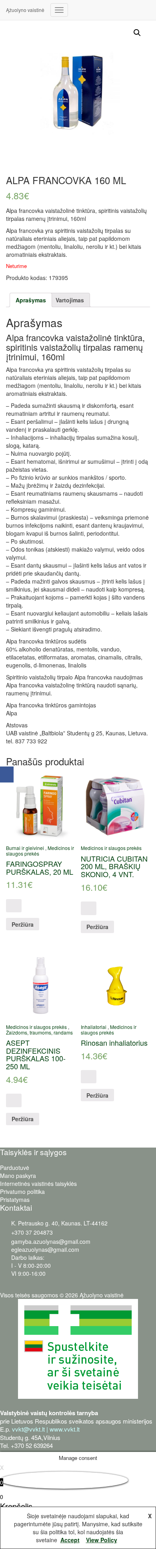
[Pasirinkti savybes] (14, 1100)
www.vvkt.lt (65, 1429)
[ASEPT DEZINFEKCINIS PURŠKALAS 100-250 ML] (40, 984)
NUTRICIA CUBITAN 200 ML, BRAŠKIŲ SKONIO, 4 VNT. (114, 866)
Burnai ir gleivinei (25, 847)
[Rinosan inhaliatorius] (115, 984)
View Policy (101, 1540)
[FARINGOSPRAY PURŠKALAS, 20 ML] (40, 805)
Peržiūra (23, 924)
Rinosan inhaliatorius (114, 1042)
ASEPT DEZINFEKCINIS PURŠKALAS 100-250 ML (36, 1054)
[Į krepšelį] (14, 905)
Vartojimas (70, 300)
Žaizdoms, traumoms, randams (39, 1032)
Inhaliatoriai (93, 1026)
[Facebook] (7, 774)
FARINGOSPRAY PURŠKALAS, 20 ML (39, 867)
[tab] (31, 300)
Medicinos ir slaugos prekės (111, 847)
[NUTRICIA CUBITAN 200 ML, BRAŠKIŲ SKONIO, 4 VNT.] (115, 805)
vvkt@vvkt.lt (28, 1429)
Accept (70, 1540)
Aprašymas (31, 300)
